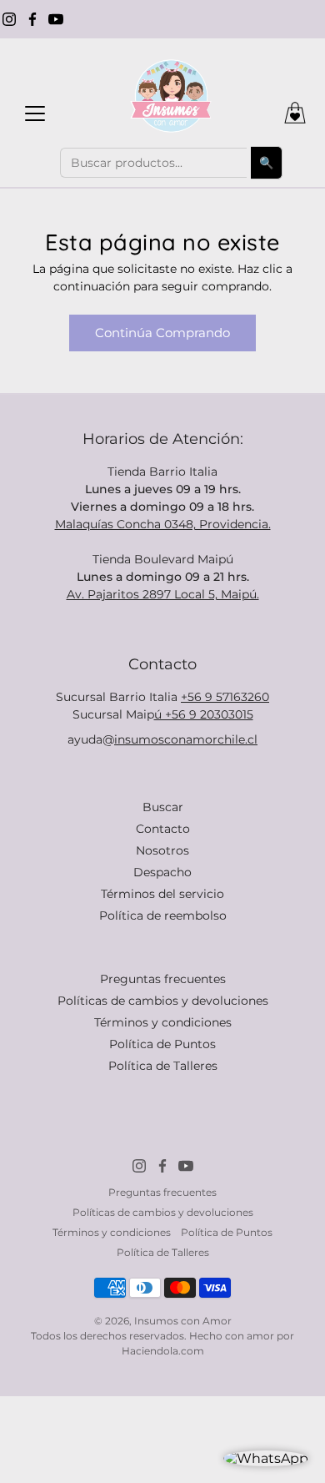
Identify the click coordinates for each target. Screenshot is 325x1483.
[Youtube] (55, 19)
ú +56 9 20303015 (203, 714)
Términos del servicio (162, 893)
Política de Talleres (163, 1065)
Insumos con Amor (183, 1320)
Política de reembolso (163, 915)
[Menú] (35, 113)
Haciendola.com (163, 1350)
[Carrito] (295, 112)
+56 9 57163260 (225, 696)
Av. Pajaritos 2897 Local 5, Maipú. (163, 594)
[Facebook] (32, 19)
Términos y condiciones (163, 1022)
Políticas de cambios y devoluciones (163, 1000)
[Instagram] (9, 19)
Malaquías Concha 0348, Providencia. (163, 524)
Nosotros (162, 850)
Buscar (162, 807)
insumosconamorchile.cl (186, 739)
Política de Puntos (162, 1044)
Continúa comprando (162, 332)
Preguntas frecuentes (163, 978)
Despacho (162, 872)
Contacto (163, 828)
